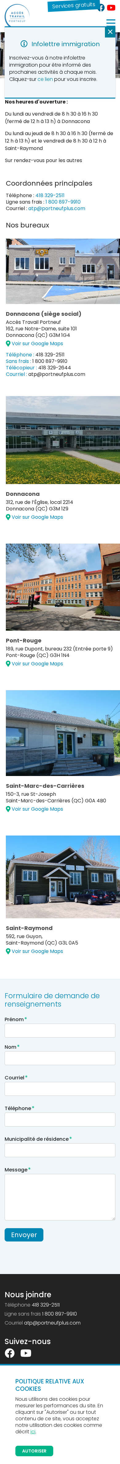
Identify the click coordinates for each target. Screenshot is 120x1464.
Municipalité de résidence (38, 1139)
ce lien (45, 79)
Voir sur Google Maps (36, 343)
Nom (12, 1047)
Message (18, 1169)
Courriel (16, 1077)
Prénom (16, 1019)
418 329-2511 (50, 195)
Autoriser (34, 1451)
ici (32, 1431)
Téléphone (19, 1108)
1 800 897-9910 (63, 201)
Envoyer (24, 1234)
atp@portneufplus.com (56, 208)
